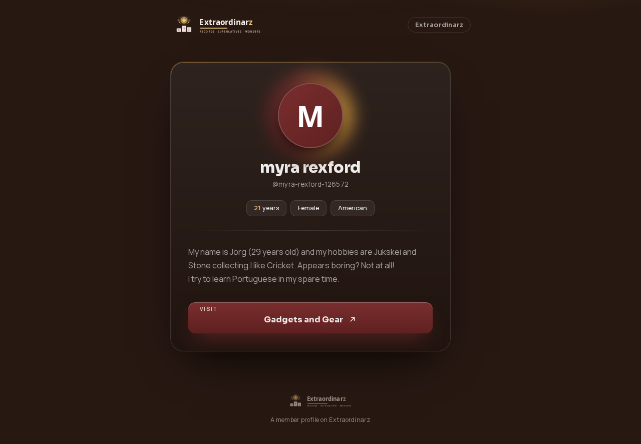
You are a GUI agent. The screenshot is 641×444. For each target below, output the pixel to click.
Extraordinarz (439, 25)
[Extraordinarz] (217, 25)
